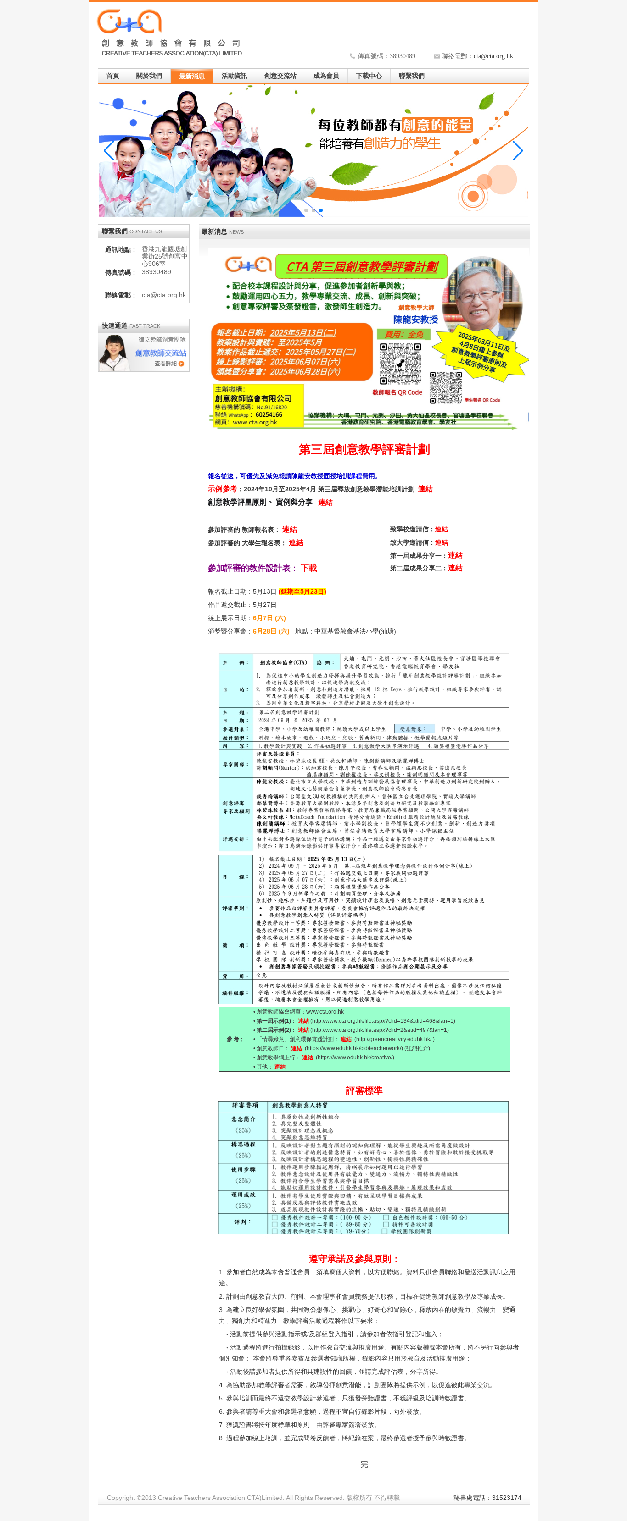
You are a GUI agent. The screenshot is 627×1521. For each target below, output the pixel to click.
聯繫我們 (412, 75)
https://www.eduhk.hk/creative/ (355, 1057)
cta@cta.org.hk (493, 56)
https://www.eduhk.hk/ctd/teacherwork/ (354, 1048)
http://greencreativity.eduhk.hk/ (394, 1039)
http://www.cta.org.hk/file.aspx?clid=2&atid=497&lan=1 (379, 1030)
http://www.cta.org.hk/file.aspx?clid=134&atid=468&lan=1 (382, 1021)
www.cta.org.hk (325, 1011)
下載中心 (369, 75)
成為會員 (326, 75)
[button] (518, 151)
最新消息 (192, 76)
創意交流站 (280, 75)
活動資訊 (234, 75)
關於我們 (149, 75)
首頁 (112, 75)
